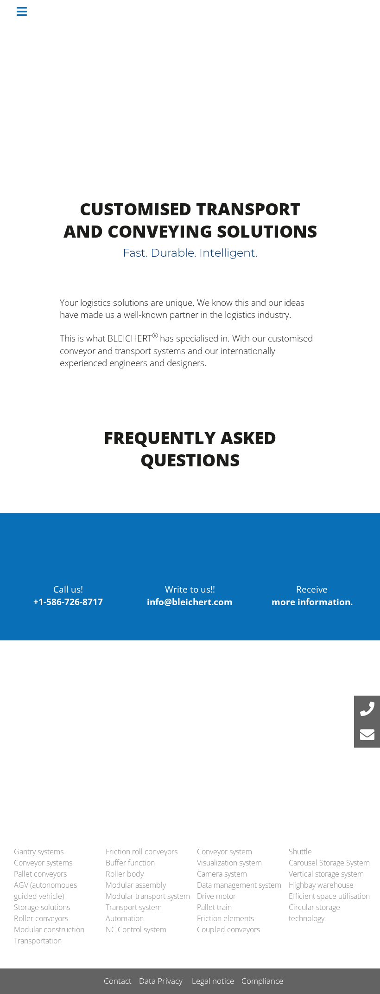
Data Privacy (161, 980)
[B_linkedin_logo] (317, 722)
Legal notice (213, 980)
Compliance (262, 980)
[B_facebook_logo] (283, 722)
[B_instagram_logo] (351, 722)
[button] (367, 709)
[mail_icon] (189, 539)
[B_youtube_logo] (248, 722)
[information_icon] (312, 539)
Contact (118, 980)
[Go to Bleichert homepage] (331, 11)
